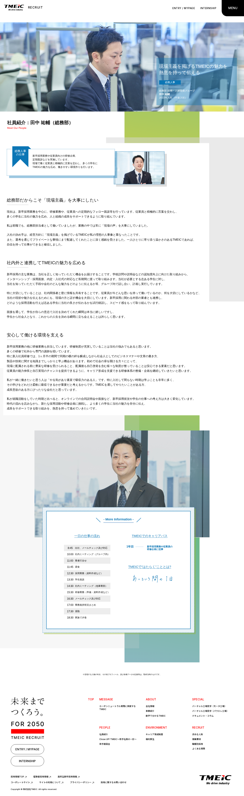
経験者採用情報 (40, 776)
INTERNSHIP (208, 8)
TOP (91, 699)
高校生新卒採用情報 (67, 776)
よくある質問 (198, 748)
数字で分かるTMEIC (156, 715)
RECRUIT (35, 7)
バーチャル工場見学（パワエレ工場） (210, 711)
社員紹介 (103, 734)
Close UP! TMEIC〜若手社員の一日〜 (117, 739)
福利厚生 (150, 739)
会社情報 (150, 706)
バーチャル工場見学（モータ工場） (209, 706)
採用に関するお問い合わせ (113, 782)
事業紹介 (150, 711)
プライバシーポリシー (80, 782)
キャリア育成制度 (154, 734)
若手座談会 (104, 744)
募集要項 (196, 739)
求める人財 (197, 734)
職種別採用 (197, 744)
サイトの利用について (50, 782)
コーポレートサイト (20, 782)
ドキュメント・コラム (203, 715)
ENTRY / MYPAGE (183, 8)
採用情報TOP (17, 776)
